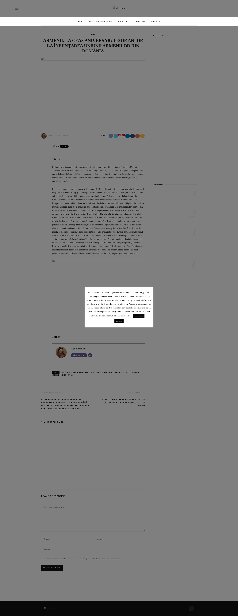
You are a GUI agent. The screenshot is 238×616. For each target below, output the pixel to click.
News (80, 21)
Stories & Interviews (100, 21)
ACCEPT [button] (119, 321)
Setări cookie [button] (139, 316)
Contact (155, 21)
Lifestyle (140, 21)
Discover (122, 21)
